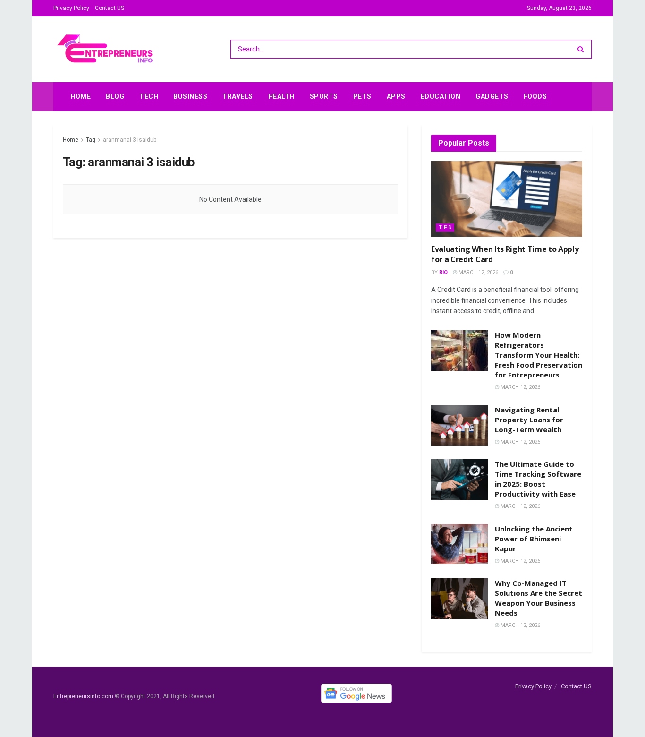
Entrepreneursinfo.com (83, 697)
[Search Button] (582, 49)
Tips (445, 227)
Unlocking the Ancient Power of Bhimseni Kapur (534, 538)
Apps (396, 96)
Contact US (109, 8)
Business (190, 96)
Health (281, 96)
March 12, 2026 (477, 272)
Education (441, 96)
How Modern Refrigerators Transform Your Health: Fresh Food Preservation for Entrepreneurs (538, 354)
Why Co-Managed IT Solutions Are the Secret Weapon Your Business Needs (538, 597)
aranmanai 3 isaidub (129, 140)
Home (80, 96)
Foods (535, 96)
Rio (443, 272)
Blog (115, 96)
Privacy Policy (71, 8)
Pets (362, 96)
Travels (237, 96)
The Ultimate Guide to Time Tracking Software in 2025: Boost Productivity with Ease (538, 478)
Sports (324, 96)
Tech (148, 96)
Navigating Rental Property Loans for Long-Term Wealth (529, 419)
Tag (90, 140)
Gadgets (492, 96)
